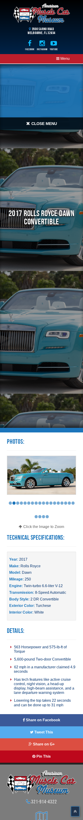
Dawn (27, 572)
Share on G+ (43, 744)
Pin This (43, 756)
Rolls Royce (31, 566)
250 (28, 579)
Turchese (43, 606)
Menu (64, 59)
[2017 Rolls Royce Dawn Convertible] (41, 475)
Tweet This (43, 732)
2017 (23, 559)
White (39, 612)
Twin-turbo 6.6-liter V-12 (43, 586)
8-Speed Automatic (50, 592)
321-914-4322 (44, 801)
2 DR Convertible (44, 599)
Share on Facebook (42, 720)
